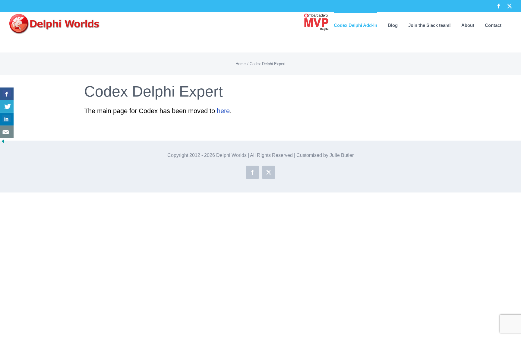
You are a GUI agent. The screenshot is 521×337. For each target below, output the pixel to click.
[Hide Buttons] (3, 143)
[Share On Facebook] (7, 93)
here (223, 111)
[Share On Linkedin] (7, 119)
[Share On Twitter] (7, 106)
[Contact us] (7, 132)
